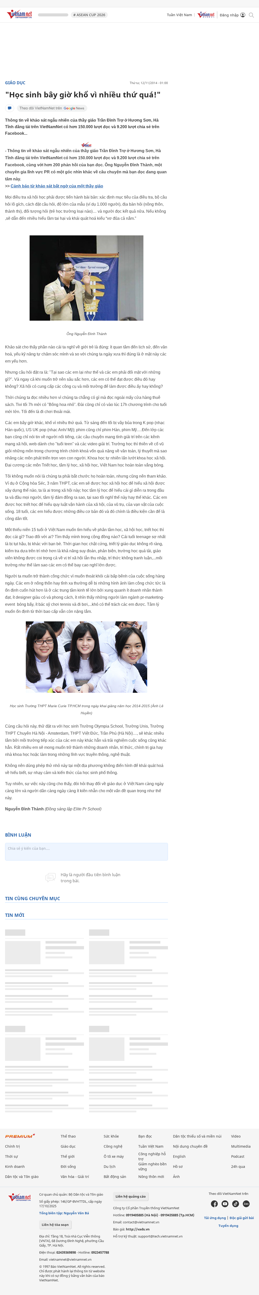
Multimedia (241, 1146)
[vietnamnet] (20, 19)
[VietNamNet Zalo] (246, 1206)
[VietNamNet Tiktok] (235, 1206)
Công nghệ (113, 1146)
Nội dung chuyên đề (190, 1146)
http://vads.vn (138, 1229)
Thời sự (11, 1156)
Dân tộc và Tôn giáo (21, 1176)
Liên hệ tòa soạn (55, 1224)
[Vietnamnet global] (206, 16)
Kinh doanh (15, 1166)
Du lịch (110, 1166)
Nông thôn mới (151, 1176)
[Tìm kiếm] (251, 15)
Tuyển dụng (228, 1225)
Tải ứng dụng (215, 1218)
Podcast (237, 1156)
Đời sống (68, 1166)
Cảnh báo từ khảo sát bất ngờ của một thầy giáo (57, 186)
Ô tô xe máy (114, 1156)
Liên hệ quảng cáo (131, 1196)
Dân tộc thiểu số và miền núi (197, 1136)
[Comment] (9, 108)
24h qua (238, 1166)
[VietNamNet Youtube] (225, 1206)
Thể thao (68, 1136)
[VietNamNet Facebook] (214, 1206)
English (179, 1156)
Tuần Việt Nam (179, 14)
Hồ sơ (178, 1166)
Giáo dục (15, 83)
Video (236, 1136)
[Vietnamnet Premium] (20, 1138)
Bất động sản (115, 1176)
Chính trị (12, 1146)
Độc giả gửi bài (242, 1218)
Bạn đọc (145, 1136)
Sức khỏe (111, 1136)
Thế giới (68, 1156)
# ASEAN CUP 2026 (89, 14)
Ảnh (176, 1176)
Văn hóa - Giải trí (75, 1176)
